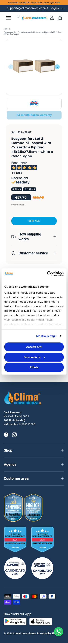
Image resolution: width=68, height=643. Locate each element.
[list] (34, 67)
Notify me (34, 221)
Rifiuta (34, 367)
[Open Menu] (8, 18)
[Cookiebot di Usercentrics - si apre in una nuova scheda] (48, 273)
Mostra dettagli (46, 336)
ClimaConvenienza (24, 633)
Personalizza (31, 357)
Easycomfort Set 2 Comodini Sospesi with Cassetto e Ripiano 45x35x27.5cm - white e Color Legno (33, 33)
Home (6, 29)
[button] (60, 18)
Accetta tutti (34, 346)
